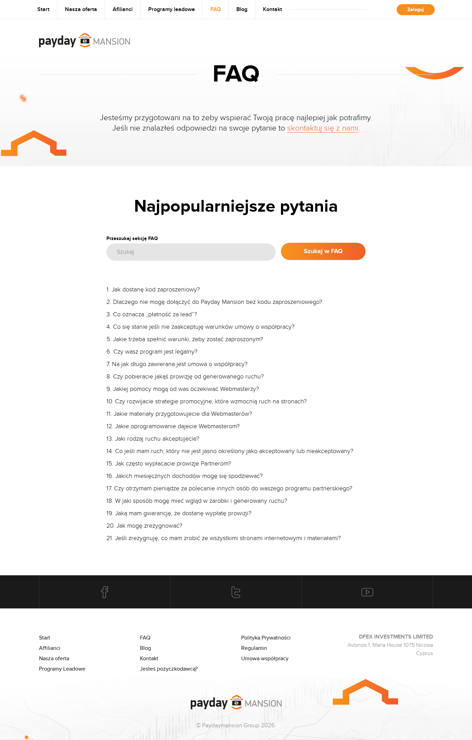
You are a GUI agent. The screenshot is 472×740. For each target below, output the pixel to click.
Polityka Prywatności (266, 638)
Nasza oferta (81, 9)
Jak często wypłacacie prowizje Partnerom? (173, 463)
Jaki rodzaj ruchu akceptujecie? (157, 438)
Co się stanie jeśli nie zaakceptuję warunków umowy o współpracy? (203, 326)
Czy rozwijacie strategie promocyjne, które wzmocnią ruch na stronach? (210, 401)
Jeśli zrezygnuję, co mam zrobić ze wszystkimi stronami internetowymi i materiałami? (228, 538)
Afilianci (123, 9)
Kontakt (272, 9)
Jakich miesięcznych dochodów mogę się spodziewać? (189, 475)
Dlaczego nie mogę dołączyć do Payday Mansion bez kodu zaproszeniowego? (217, 301)
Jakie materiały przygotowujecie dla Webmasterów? (183, 413)
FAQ (215, 9)
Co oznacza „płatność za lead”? (155, 314)
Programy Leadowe (62, 669)
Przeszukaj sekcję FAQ (132, 238)
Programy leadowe (171, 9)
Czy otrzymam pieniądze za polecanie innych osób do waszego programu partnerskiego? (233, 488)
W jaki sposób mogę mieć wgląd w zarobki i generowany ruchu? (201, 500)
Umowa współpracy (265, 658)
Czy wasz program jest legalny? (155, 351)
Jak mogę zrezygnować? (149, 525)
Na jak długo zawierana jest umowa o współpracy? (179, 364)
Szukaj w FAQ (323, 251)
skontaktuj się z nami (322, 128)
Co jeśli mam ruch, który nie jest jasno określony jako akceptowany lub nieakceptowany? (234, 451)
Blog (241, 9)
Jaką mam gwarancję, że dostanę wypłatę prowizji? (183, 513)
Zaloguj (415, 9)
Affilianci (49, 648)
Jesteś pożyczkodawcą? (169, 669)
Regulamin (254, 648)
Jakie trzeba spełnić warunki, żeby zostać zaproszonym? (188, 339)
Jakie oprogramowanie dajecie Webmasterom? (177, 426)
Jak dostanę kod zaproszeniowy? (156, 289)
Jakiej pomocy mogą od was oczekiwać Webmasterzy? (186, 388)
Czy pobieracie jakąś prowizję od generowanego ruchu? (188, 376)
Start (43, 9)
